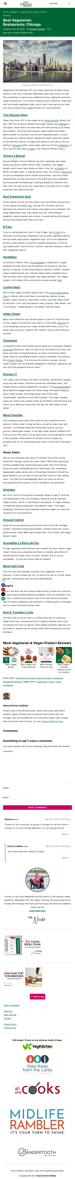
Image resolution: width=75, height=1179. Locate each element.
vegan (58, 682)
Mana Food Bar (13, 415)
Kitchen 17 (10, 374)
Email (6, 797)
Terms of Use (10, 1028)
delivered (16, 145)
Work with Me (10, 1015)
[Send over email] (3, 599)
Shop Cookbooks (12, 1005)
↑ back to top (37, 996)
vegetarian (8, 685)
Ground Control (13, 520)
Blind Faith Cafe (13, 566)
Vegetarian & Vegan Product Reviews (34, 678)
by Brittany (59, 168)
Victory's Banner (14, 155)
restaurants (41, 682)
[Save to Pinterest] (3, 589)
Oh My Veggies (10, 12)
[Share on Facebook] (3, 585)
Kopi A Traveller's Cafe (18, 612)
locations (61, 323)
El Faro (7, 226)
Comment (8, 751)
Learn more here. (37, 911)
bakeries (63, 124)
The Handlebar (37, 262)
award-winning (52, 120)
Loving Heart (11, 287)
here (59, 280)
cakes (32, 149)
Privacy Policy (10, 1024)
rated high (67, 172)
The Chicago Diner (15, 115)
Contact (7, 1018)
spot (30, 205)
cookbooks (63, 145)
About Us (8, 1011)
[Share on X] (3, 594)
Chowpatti (10, 340)
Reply (65, 834)
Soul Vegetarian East (17, 196)
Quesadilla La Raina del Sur (21, 543)
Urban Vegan (11, 314)
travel (51, 682)
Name (6, 788)
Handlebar (10, 257)
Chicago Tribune (15, 360)
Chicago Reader (62, 387)
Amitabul (9, 489)
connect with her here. (52, 721)
